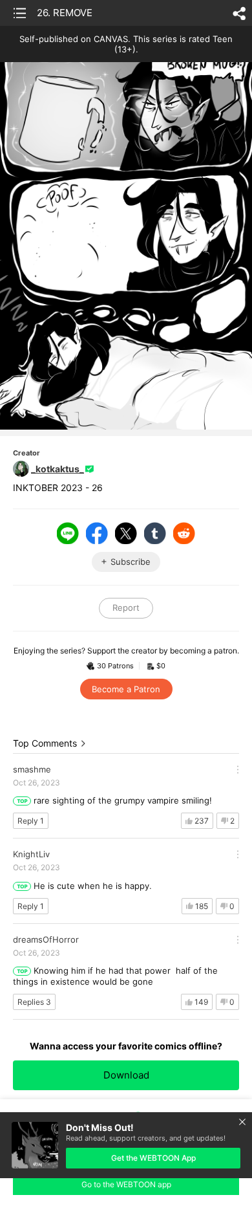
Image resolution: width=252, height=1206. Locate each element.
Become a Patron (126, 689)
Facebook (97, 533)
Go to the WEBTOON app (126, 1184)
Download (126, 1075)
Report (126, 607)
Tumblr (155, 533)
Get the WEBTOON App (153, 1158)
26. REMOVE (64, 12)
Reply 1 (30, 821)
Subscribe (130, 561)
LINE (68, 533)
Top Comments (45, 743)
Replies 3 (34, 1002)
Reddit (184, 533)
